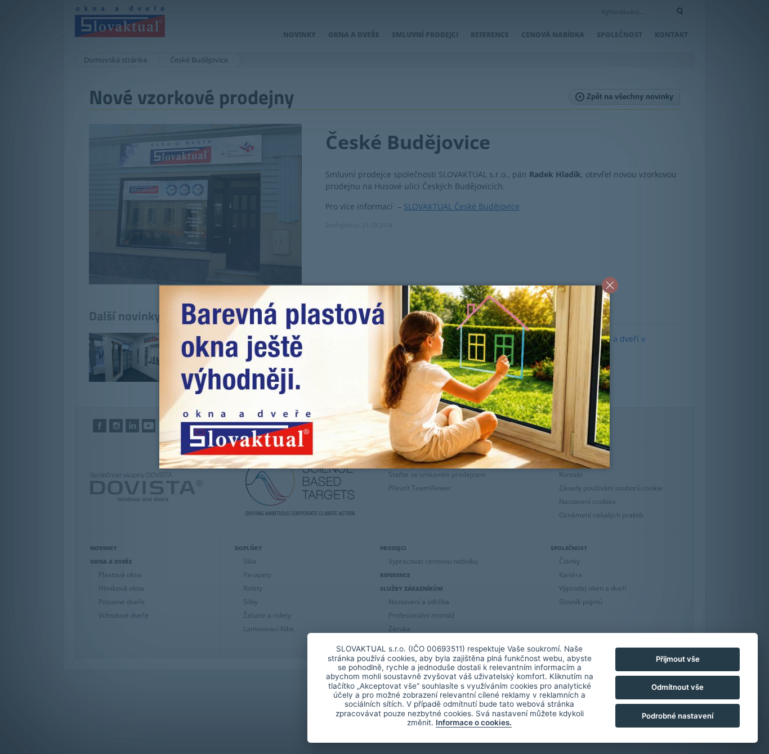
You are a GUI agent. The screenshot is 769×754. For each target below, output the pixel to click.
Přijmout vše (678, 658)
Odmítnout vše (677, 686)
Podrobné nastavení (677, 715)
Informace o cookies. (474, 722)
